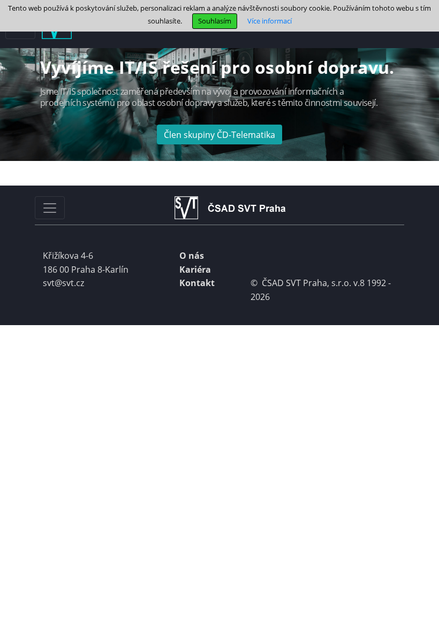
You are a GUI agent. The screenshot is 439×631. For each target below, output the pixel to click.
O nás (191, 255)
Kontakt (197, 283)
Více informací (269, 21)
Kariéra (195, 269)
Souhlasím (214, 21)
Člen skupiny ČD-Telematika (219, 135)
